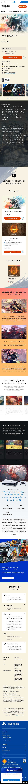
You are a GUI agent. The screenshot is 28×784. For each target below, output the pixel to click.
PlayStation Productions (6, 737)
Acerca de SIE (4, 731)
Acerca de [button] (4, 730)
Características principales (15, 11)
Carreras (3, 733)
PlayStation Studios (6, 735)
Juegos (7, 726)
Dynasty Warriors (17, 139)
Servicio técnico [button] (6, 750)
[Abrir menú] (1, 2)
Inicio (3, 726)
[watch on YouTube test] (22, 95)
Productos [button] (4, 744)
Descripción (4, 11)
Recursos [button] (4, 753)
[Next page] (26, 11)
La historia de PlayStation (7, 740)
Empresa (3, 739)
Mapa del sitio (24, 778)
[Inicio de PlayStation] (14, 2)
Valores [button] (4, 747)
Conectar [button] (4, 756)
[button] (9, 73)
